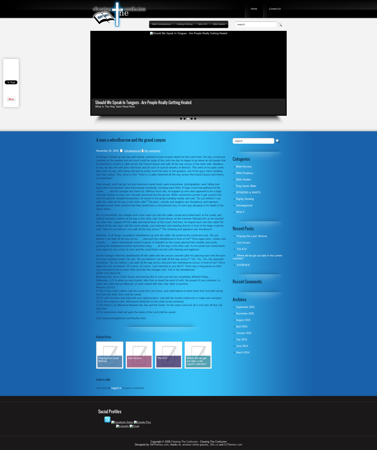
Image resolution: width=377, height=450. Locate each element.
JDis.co (214, 444)
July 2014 (241, 339)
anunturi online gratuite (195, 444)
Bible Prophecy (244, 173)
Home (254, 8)
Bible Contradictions (161, 24)
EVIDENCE (243, 265)
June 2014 (242, 345)
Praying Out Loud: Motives (252, 236)
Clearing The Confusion (184, 441)
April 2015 (241, 326)
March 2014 (242, 352)
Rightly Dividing (245, 198)
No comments (152, 150)
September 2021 (245, 307)
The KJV (242, 249)
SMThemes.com (159, 444)
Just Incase (243, 242)
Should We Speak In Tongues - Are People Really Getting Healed (143, 102)
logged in (116, 388)
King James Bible (246, 186)
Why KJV (202, 24)
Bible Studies (219, 24)
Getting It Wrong (184, 24)
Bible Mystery (244, 166)
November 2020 (245, 313)
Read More (129, 106)
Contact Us (275, 8)
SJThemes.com (233, 444)
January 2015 (243, 333)
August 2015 (243, 320)
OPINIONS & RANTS (248, 192)
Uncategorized (244, 205)
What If (240, 211)
